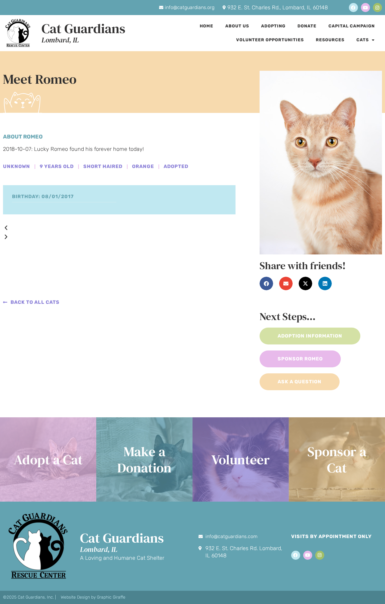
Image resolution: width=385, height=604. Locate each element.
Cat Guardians (83, 28)
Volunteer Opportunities (270, 39)
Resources (330, 39)
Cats (362, 39)
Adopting (273, 26)
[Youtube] (365, 7)
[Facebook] (353, 7)
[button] (119, 227)
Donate (306, 26)
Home (206, 26)
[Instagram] (377, 7)
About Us (237, 26)
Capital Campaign (351, 26)
